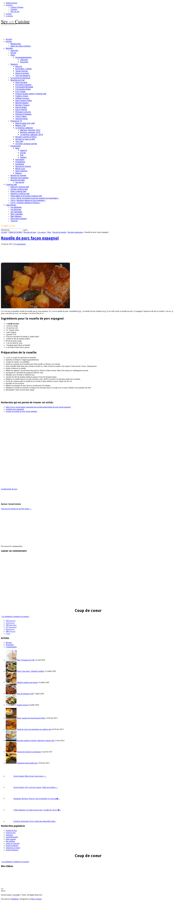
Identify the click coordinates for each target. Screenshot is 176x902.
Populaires (10, 645)
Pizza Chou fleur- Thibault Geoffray (30, 671)
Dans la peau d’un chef (25, 123)
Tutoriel (14, 221)
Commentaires (11, 647)
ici (80, 311)
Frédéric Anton (21, 96)
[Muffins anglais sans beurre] (11, 682)
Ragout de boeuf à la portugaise (29, 752)
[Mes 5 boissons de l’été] (11, 660)
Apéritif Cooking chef (20, 187)
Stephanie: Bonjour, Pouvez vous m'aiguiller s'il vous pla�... (36, 799)
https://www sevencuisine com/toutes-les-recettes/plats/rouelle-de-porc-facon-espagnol (38, 407)
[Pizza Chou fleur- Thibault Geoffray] (11, 671)
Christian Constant (23, 85)
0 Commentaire (20, 244)
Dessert (23, 157)
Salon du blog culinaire (21, 46)
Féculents (24, 62)
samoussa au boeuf (13, 848)
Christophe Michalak (24, 87)
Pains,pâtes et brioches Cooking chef (26, 196)
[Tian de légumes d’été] (11, 694)
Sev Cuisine (15, 21)
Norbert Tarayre (22, 105)
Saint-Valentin (21, 171)
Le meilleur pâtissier (24, 128)
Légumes (24, 60)
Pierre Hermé (21, 109)
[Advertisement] (44, 30)
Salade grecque (22, 705)
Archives (9, 5)
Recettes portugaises (19, 178)
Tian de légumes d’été (25, 694)
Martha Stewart (22, 103)
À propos (9, 16)
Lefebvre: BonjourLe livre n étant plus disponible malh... (34, 821)
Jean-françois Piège (23, 100)
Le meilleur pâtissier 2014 (31, 134)
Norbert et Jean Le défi (25, 139)
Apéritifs (14, 50)
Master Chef (20, 125)
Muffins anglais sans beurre (27, 682)
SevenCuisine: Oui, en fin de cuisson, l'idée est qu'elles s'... (35, 787)
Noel (17, 148)
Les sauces (19, 182)
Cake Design (11, 205)
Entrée (13, 53)
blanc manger (11, 839)
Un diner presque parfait (26, 144)
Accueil (9, 39)
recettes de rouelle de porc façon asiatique (21, 411)
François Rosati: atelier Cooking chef (30, 94)
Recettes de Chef (18, 80)
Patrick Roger (21, 107)
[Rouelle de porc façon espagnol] (35, 308)
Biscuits (18, 66)
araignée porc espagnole (15, 409)
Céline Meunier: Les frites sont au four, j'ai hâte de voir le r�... (37, 810)
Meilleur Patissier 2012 (30, 130)
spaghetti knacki (12, 837)
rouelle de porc (11, 489)
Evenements (16, 146)
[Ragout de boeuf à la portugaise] (11, 752)
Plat (21, 155)
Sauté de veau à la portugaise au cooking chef (34, 729)
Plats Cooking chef (18, 191)
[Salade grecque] (11, 705)
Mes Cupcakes (17, 214)
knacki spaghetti (12, 846)
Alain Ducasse (21, 82)
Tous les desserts (22, 75)
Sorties (9, 41)
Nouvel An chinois (23, 166)
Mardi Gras (20, 169)
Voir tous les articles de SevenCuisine (16, 509)
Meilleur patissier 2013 (30, 132)
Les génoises (16, 209)
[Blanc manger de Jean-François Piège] (11, 718)
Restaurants (16, 44)
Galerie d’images (17, 7)
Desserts (14, 64)
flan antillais (10, 841)
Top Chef (19, 141)
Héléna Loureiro (22, 98)
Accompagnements (23, 57)
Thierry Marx (21, 116)
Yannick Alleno (21, 119)
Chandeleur (20, 162)
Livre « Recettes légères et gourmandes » (28, 200)
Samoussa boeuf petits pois (27, 763)
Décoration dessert (19, 218)
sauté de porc (11, 833)
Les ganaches (16, 207)
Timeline (14, 9)
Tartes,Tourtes (21, 71)
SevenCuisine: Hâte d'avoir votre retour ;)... (29, 776)
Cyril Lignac (20, 91)
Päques (18, 173)
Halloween (19, 159)
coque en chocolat (12, 843)
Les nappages (16, 212)
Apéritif (23, 150)
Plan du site (15, 12)
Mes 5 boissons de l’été (26, 660)
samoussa (9, 835)
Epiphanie (19, 164)
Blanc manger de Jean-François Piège (31, 718)
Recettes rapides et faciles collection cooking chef (35, 740)
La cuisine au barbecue (20, 78)
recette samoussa (12, 850)
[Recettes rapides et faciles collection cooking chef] (11, 740)
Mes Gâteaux (16, 216)
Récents (9, 643)
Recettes (9, 48)
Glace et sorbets (22, 73)
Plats (13, 55)
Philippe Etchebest (23, 114)
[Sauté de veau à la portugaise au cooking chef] (11, 729)
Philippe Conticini (23, 112)
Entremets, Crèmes (23, 69)
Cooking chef (11, 184)
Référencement (11, 3)
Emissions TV (16, 121)
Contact (9, 14)
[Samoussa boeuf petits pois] (11, 763)
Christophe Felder (23, 89)
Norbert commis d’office (26, 137)
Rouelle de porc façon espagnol (30, 238)
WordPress (15, 899)
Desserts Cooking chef (20, 193)
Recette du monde (18, 175)
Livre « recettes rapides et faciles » (25, 203)
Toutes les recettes (15, 232)
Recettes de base (18, 180)
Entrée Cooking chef (19, 189)
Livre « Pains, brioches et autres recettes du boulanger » (35, 198)
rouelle (3, 489)
